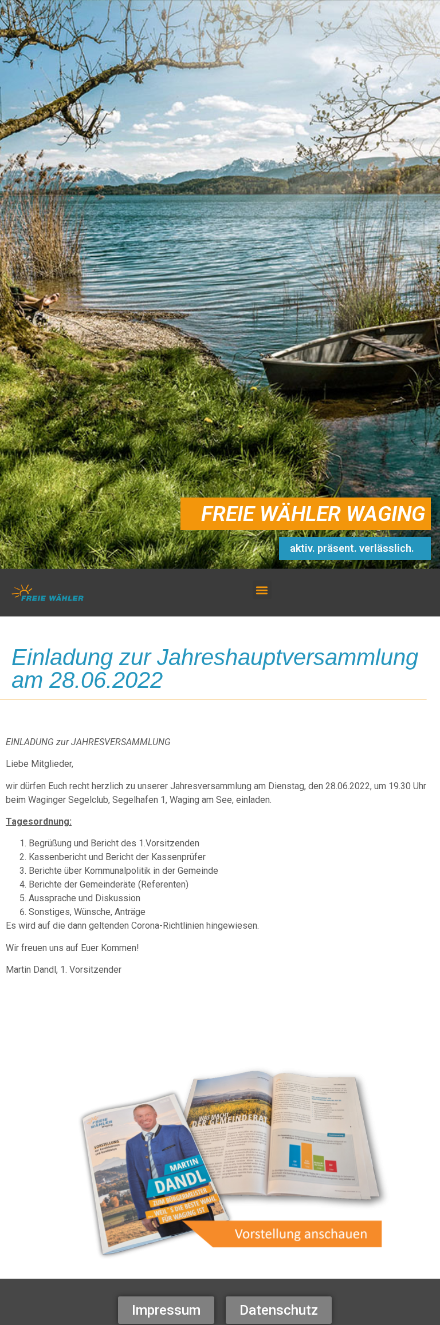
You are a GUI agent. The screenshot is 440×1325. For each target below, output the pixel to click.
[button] (262, 589)
